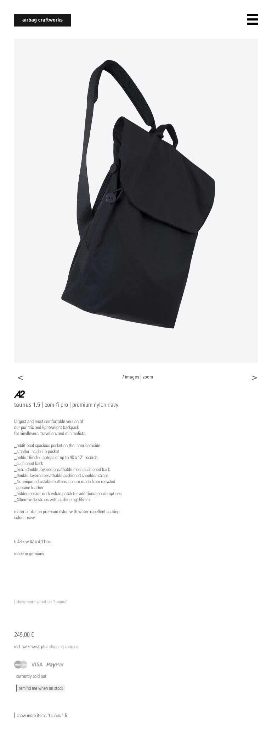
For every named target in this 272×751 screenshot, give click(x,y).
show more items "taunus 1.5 (42, 715)
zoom (148, 377)
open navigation (252, 19)
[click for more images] (136, 200)
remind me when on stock (41, 688)
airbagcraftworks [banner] (42, 20)
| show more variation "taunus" (40, 601)
